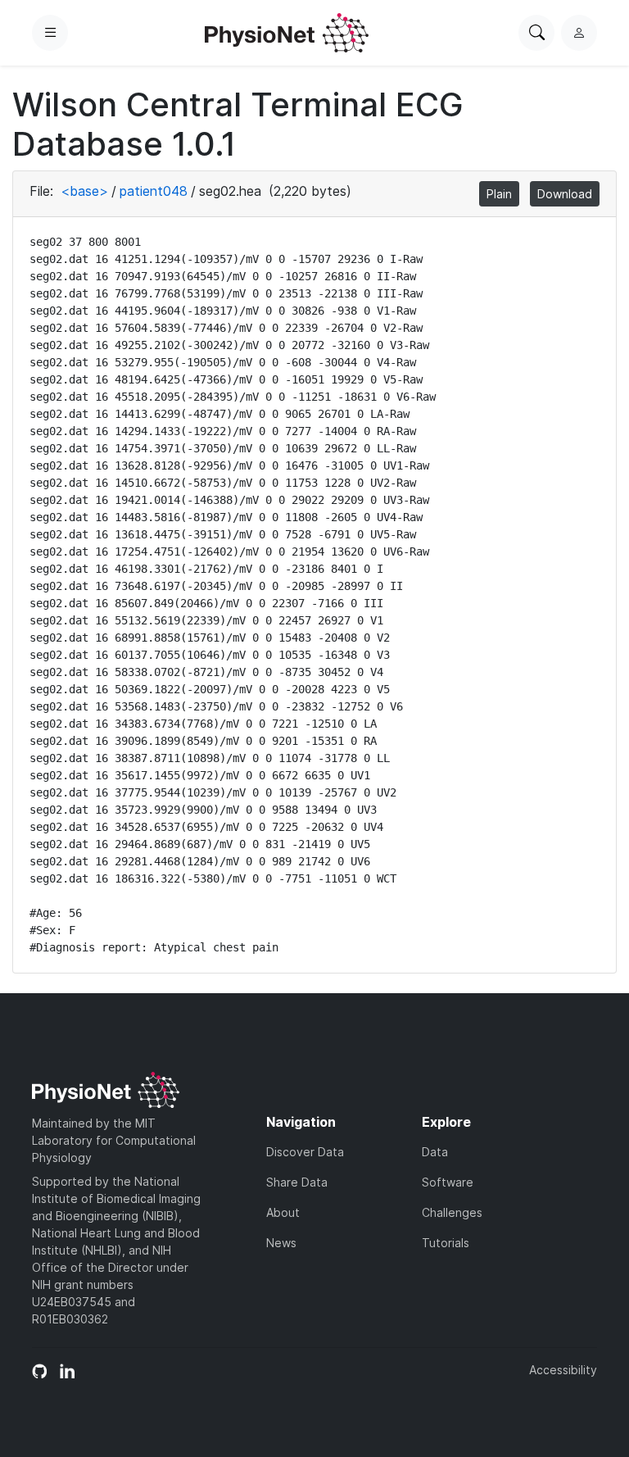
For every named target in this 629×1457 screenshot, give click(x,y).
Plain (499, 194)
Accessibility (563, 1370)
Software (447, 1182)
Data (435, 1152)
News (281, 1243)
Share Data (297, 1182)
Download (564, 194)
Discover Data (305, 1152)
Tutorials (445, 1243)
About (283, 1212)
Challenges (452, 1212)
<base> (84, 191)
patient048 (154, 191)
